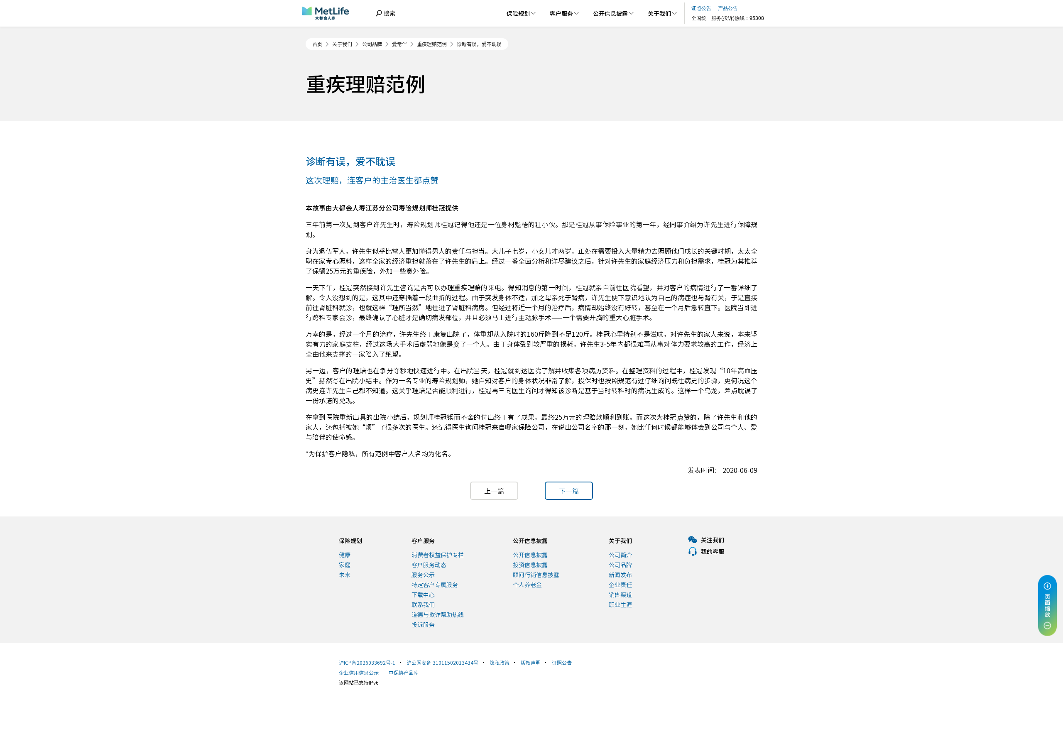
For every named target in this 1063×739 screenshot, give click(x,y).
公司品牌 (372, 44)
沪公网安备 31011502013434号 (442, 662)
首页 (317, 44)
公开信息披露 (530, 540)
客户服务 (423, 540)
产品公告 (728, 8)
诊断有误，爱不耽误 (479, 44)
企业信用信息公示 (359, 672)
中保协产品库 (404, 672)
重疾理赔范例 (432, 44)
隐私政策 (499, 662)
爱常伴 (399, 44)
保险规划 (350, 540)
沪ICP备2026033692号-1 (367, 662)
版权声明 (531, 662)
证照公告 (562, 662)
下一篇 (569, 491)
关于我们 (342, 44)
